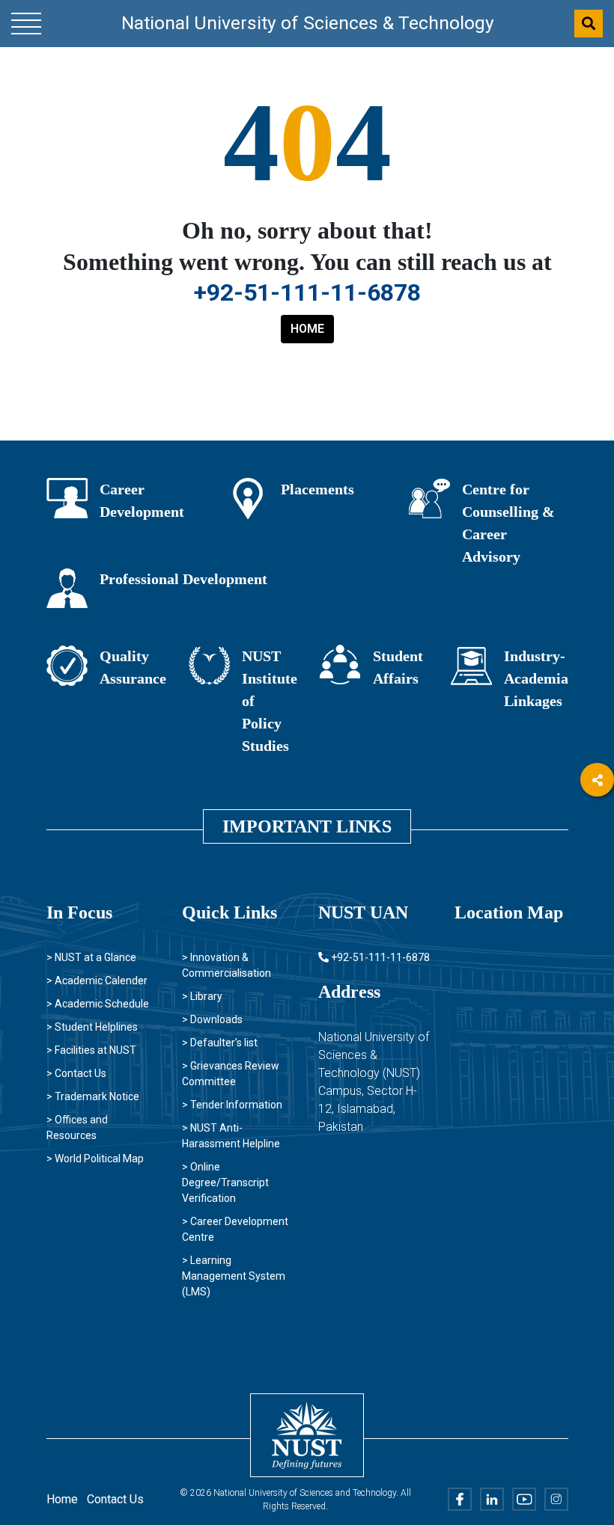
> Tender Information (232, 1105)
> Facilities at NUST (91, 1050)
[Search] (588, 23)
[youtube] (597, 903)
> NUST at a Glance (91, 957)
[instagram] (597, 944)
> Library (202, 996)
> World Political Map (95, 1159)
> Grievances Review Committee (230, 1073)
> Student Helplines (92, 1027)
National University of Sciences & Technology (307, 23)
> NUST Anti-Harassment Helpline (231, 1136)
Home (62, 1499)
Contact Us (115, 1499)
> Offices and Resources (77, 1127)
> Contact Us (76, 1073)
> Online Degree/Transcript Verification (225, 1182)
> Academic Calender (97, 981)
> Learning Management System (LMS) (233, 1276)
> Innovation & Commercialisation (226, 965)
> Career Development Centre (235, 1229)
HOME (307, 329)
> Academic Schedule (97, 1004)
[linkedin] (597, 862)
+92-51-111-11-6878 (307, 292)
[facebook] (597, 821)
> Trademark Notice (92, 1096)
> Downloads (212, 1019)
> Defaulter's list (220, 1043)
